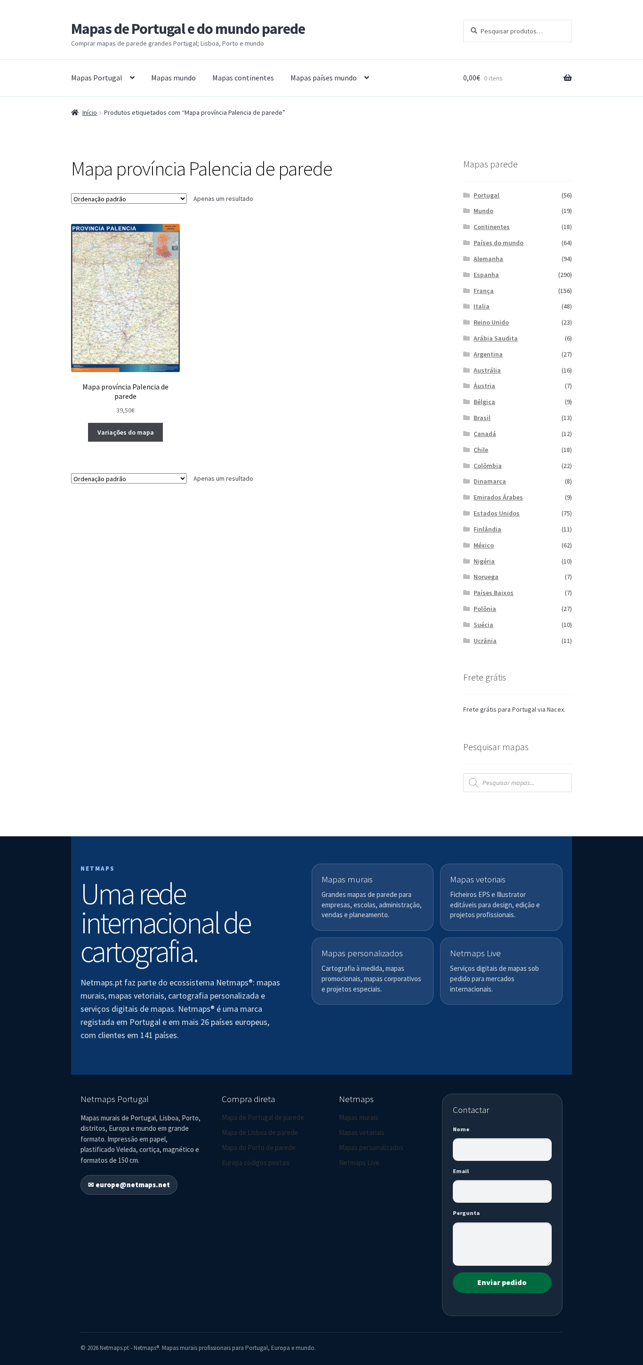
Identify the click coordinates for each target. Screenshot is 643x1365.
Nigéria (484, 561)
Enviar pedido (502, 1282)
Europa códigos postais (256, 1162)
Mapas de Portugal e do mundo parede (188, 28)
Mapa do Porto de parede (259, 1147)
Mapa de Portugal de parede (263, 1117)
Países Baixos (494, 592)
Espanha (486, 274)
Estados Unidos (497, 513)
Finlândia (487, 529)
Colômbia (488, 465)
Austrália (487, 370)
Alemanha (488, 258)
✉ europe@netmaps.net (129, 1184)
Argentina (488, 354)
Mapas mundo (173, 77)
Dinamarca (490, 481)
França (484, 290)
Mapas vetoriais (362, 1132)
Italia (482, 306)
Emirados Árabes (498, 497)
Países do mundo (498, 242)
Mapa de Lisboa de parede (260, 1132)
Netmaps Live (359, 1162)
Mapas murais (358, 1117)
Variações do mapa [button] (125, 432)
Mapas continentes (243, 77)
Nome (461, 1129)
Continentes (492, 226)
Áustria (484, 385)
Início (89, 112)
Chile (481, 449)
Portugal (486, 195)
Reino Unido (491, 322)
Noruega (486, 576)
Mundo (483, 210)
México (484, 545)
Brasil (482, 417)
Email (461, 1171)
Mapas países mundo (323, 77)
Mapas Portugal (96, 77)
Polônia (485, 608)
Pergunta (466, 1212)
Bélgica (484, 401)
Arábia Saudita (496, 338)
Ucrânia (485, 640)
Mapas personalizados (371, 1147)
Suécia (483, 624)
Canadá (485, 433)
